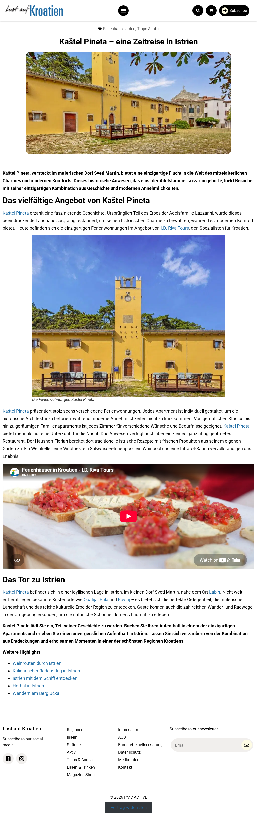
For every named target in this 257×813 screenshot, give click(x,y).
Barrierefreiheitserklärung (140, 744)
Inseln (72, 737)
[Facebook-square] (8, 758)
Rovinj (124, 599)
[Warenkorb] (211, 10)
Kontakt (125, 767)
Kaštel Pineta (16, 213)
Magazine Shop (81, 774)
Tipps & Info (148, 28)
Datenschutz (129, 752)
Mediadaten (128, 759)
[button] (123, 10)
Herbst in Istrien (28, 685)
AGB (122, 737)
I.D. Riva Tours (175, 228)
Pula (104, 599)
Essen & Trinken (81, 767)
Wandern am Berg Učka (36, 693)
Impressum (128, 729)
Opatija (91, 599)
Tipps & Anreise (80, 759)
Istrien (129, 28)
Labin (214, 592)
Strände (74, 744)
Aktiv (71, 752)
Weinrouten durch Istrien (37, 663)
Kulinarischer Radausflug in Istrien (46, 670)
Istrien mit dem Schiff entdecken (45, 678)
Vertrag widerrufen (129, 807)
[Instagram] (21, 758)
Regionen (75, 729)
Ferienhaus (113, 28)
